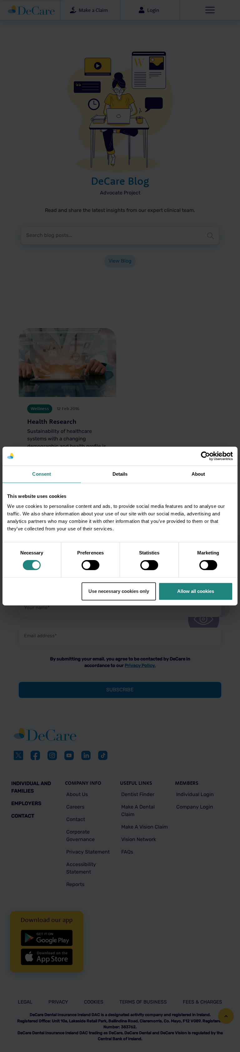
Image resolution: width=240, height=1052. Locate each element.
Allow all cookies (195, 591)
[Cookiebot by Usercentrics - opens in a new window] (205, 456)
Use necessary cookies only (118, 591)
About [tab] (198, 474)
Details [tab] (120, 474)
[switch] (90, 565)
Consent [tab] (41, 474)
